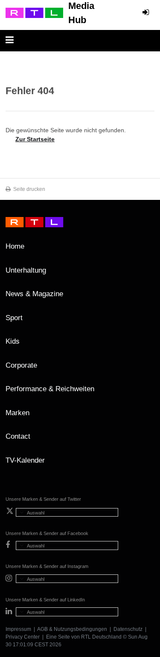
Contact (18, 436)
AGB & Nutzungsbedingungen (72, 629)
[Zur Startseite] (34, 13)
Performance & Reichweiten (50, 389)
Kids (13, 341)
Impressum (18, 629)
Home (15, 246)
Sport (14, 318)
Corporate (21, 365)
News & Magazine (34, 294)
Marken (17, 413)
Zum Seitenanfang (145, 249)
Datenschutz (128, 629)
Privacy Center (23, 637)
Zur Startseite (35, 139)
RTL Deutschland (101, 637)
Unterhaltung (26, 270)
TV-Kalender (25, 460)
